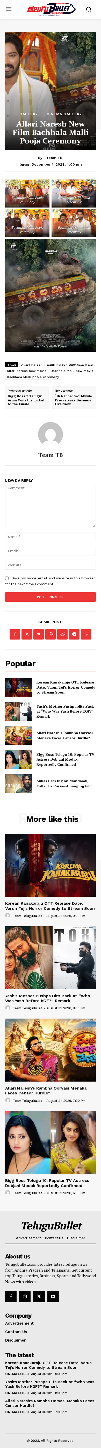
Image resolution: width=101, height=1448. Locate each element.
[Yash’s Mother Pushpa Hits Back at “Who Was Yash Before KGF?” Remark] (18, 711)
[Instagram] (25, 1296)
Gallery (28, 114)
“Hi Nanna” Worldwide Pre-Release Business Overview (73, 400)
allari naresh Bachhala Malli (70, 364)
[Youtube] (53, 1296)
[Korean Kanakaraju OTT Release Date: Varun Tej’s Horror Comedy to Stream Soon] (18, 687)
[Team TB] (50, 434)
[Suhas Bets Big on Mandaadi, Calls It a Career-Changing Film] (18, 783)
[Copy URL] (86, 634)
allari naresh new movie (27, 371)
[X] (26, 634)
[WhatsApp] (50, 634)
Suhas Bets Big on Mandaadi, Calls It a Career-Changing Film (64, 783)
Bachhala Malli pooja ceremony (33, 377)
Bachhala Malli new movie (72, 371)
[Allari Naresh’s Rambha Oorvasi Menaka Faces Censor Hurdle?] (18, 735)
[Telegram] (74, 634)
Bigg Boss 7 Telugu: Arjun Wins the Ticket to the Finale (26, 400)
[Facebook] (15, 634)
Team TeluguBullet (27, 916)
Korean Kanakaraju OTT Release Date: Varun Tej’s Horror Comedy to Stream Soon (66, 687)
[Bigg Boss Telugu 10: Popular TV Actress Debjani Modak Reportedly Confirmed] (18, 759)
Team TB (54, 158)
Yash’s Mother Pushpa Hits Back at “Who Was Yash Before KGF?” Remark (65, 711)
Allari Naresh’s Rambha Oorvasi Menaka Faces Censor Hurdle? (65, 735)
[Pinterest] (38, 634)
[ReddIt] (62, 634)
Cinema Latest (17, 1374)
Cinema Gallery (64, 114)
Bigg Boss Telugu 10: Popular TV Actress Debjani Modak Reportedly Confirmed (65, 759)
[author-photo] (8, 916)
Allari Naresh (32, 364)
